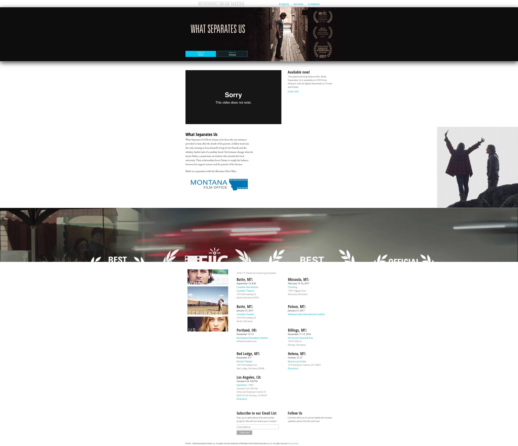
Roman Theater (245, 361)
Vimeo (232, 53)
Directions (293, 368)
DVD (200, 53)
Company (314, 4)
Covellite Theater (245, 314)
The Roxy (292, 287)
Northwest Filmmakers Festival (252, 337)
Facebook (290, 428)
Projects (284, 4)
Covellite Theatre (245, 290)
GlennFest (242, 385)
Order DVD (293, 91)
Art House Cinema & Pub (300, 337)
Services (298, 4)
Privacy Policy (293, 443)
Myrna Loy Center (297, 361)
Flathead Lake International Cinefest (306, 314)
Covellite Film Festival (247, 287)
